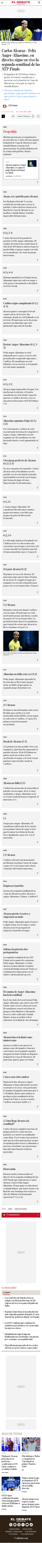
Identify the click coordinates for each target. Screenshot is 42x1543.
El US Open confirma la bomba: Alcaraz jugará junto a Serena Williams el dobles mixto (11, 1500)
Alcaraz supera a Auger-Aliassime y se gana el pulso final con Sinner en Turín (16, 169)
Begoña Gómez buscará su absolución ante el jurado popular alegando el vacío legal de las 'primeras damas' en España (22, 1314)
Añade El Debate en (24, 116)
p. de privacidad (30, 1532)
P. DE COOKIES (13, 1534)
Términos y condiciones (13, 1532)
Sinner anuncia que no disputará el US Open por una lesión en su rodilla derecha (31, 1483)
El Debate (13, 105)
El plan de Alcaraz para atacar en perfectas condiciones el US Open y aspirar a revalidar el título (10, 1462)
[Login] (39, 2)
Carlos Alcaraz (21, 1209)
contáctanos (27, 1529)
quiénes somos (14, 1529)
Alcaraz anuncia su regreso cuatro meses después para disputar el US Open (31, 1503)
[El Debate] (21, 2)
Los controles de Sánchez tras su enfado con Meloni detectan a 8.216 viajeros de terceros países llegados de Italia (21, 1302)
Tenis (10, 1209)
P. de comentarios (27, 1534)
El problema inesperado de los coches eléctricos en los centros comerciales (21, 1346)
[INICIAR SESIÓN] (39, 2)
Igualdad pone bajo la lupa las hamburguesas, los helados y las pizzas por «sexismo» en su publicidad (21, 1337)
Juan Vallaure (9, 176)
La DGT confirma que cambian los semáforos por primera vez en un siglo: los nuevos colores (22, 1325)
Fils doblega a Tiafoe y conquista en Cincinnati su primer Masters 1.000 (31, 1461)
